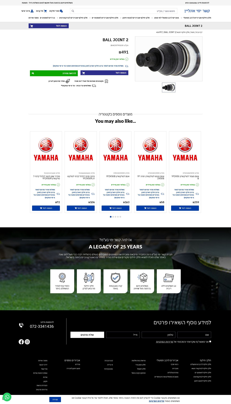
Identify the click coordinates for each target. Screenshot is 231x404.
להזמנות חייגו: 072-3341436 (197, 3)
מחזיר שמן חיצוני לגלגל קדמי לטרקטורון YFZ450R (46, 177)
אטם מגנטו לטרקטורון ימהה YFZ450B (150, 177)
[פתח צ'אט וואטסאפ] (7, 397)
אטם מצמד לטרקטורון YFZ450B (185, 177)
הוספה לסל (61, 25)
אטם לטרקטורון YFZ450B (117, 176)
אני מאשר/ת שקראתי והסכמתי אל (182, 341)
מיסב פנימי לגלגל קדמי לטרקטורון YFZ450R (81, 177)
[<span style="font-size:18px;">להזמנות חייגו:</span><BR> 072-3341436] (21, 325)
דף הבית (199, 32)
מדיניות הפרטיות (164, 341)
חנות (192, 32)
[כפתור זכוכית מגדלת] (73, 11)
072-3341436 (42, 325)
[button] (195, 17)
